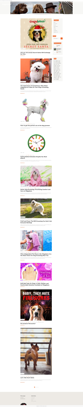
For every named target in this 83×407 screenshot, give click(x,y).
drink (54, 70)
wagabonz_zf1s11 (23, 84)
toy (54, 78)
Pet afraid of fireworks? (28, 323)
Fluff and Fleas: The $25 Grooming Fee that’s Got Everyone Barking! (36, 222)
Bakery (54, 22)
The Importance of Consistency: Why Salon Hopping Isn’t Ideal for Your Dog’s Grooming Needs (34, 87)
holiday (55, 73)
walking (57, 79)
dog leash (58, 66)
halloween (55, 72)
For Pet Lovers (55, 23)
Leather (55, 74)
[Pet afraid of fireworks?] (36, 305)
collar (54, 64)
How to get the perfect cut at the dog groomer (35, 125)
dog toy (55, 67)
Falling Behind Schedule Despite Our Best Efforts (33, 157)
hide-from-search (56, 26)
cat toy (55, 63)
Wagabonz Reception (23, 219)
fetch (59, 70)
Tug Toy (55, 79)
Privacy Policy (21, 397)
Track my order (33, 397)
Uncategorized (55, 30)
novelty (57, 74)
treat (56, 78)
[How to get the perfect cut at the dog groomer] (36, 109)
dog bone (55, 65)
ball (54, 60)
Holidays (57, 73)
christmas (59, 63)
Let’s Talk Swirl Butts (27, 378)
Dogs (31, 84)
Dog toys (58, 67)
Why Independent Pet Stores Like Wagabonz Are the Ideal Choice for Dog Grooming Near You (35, 254)
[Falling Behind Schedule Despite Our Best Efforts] (36, 143)
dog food (55, 66)
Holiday (54, 27)
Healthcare (36, 219)
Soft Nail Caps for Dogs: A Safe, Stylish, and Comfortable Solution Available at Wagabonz (34, 284)
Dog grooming (37, 252)
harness (58, 72)
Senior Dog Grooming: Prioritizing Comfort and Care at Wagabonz (35, 190)
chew (57, 63)
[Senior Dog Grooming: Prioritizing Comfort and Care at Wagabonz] (36, 176)
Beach (59, 60)
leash (60, 73)
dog (58, 64)
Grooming (33, 84)
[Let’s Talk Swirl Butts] (36, 351)
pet (59, 74)
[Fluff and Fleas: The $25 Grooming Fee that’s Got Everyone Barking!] (36, 208)
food (54, 71)
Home (60, 9)
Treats (58, 78)
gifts (58, 71)
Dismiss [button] (11, 0)
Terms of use (32, 398)
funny (56, 71)
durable (57, 70)
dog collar (58, 65)
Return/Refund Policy (22, 398)
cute (56, 64)
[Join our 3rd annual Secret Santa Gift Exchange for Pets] (36, 34)
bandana (57, 60)
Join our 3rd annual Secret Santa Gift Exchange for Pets (35, 53)
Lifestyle (33, 376)
